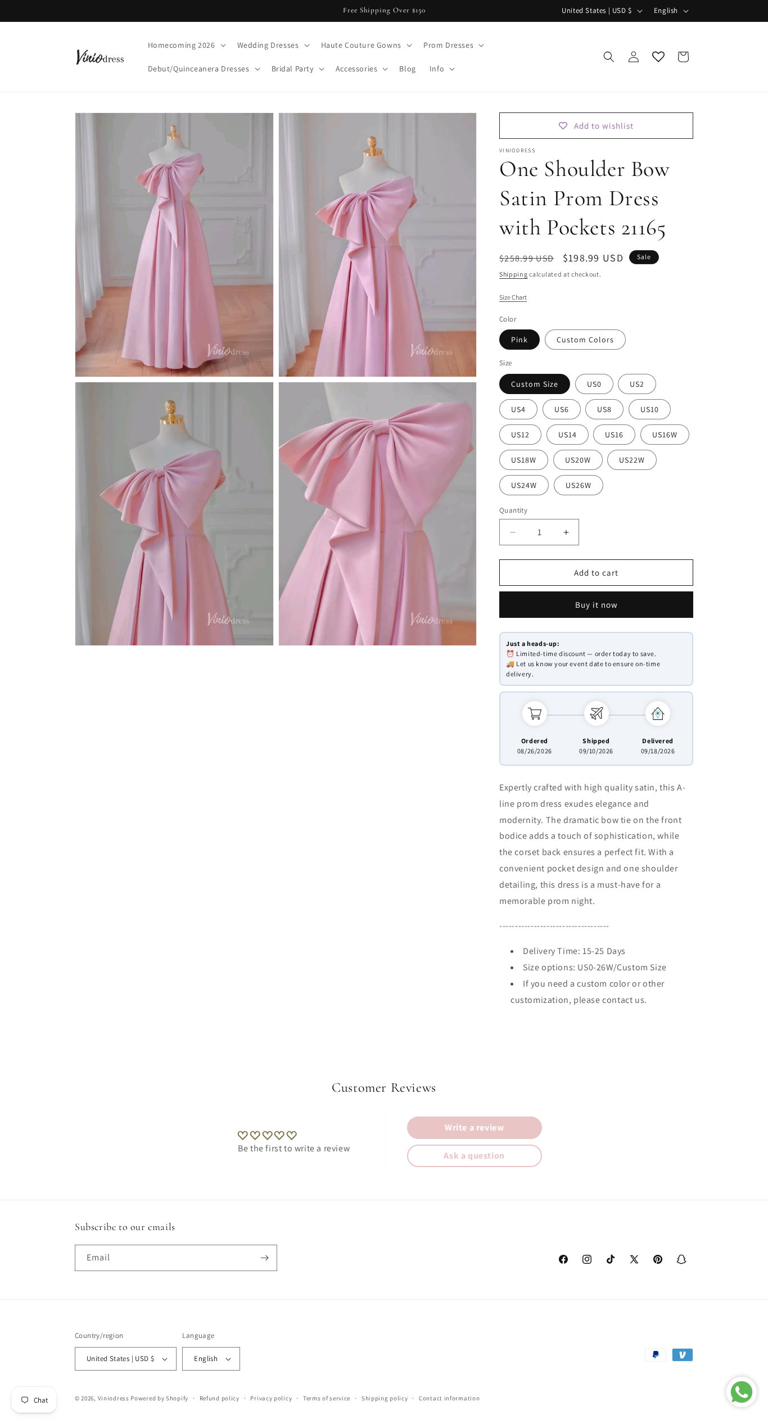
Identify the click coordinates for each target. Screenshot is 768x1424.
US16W (664, 435)
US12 (520, 435)
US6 (561, 409)
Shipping (513, 274)
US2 (637, 384)
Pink (519, 339)
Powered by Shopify (159, 1398)
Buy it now (596, 604)
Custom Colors (585, 339)
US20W (578, 460)
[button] (186, 45)
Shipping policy (385, 1398)
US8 (604, 409)
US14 (567, 435)
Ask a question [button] (474, 1155)
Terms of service (326, 1398)
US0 (594, 384)
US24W (524, 485)
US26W (578, 485)
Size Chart (513, 297)
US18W (523, 460)
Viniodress (113, 1398)
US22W (632, 460)
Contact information (449, 1398)
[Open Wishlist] (658, 56)
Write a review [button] (474, 1127)
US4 (518, 409)
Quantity (513, 510)
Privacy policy (271, 1398)
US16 (614, 435)
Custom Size (534, 384)
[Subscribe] (264, 1258)
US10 (649, 409)
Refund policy (220, 1398)
